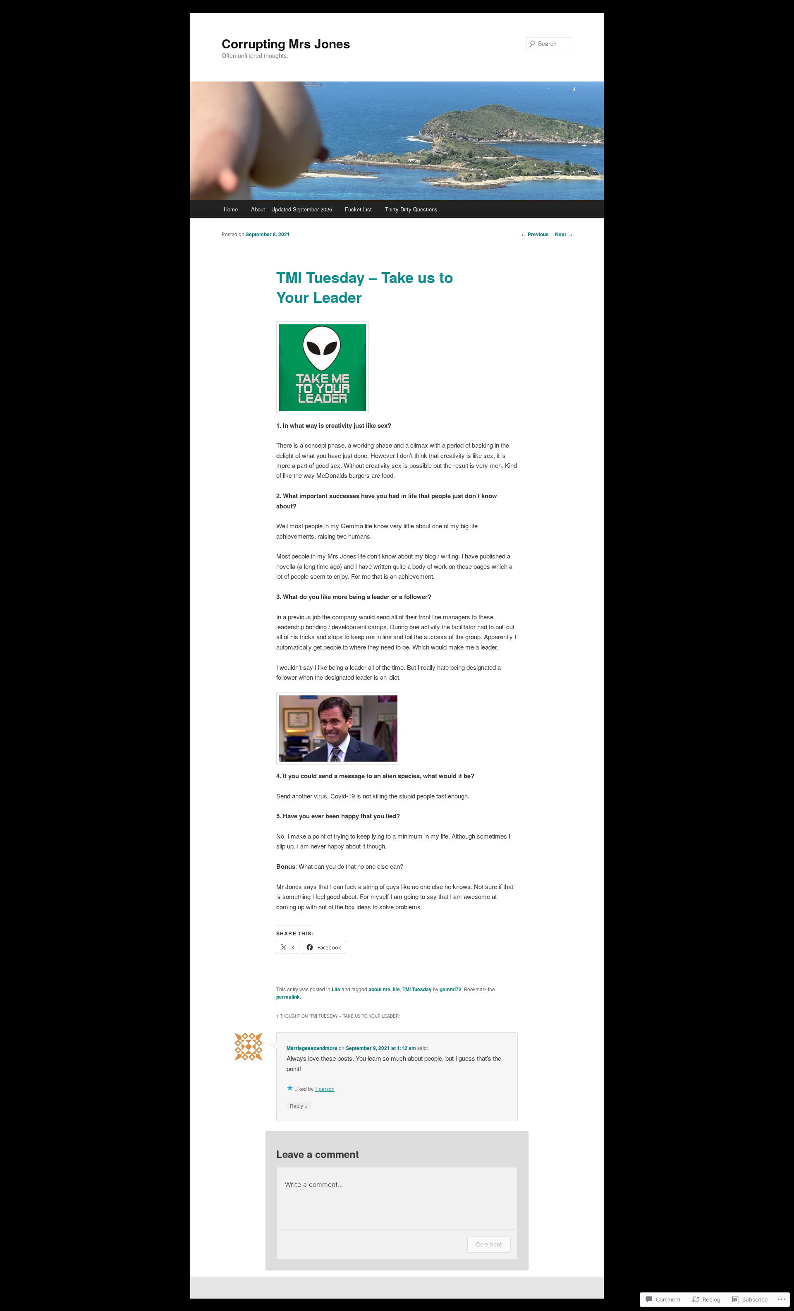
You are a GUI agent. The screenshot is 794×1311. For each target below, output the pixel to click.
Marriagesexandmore (312, 1048)
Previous (535, 234)
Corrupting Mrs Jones (286, 43)
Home (231, 209)
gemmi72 (451, 989)
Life (336, 989)
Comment (489, 1244)
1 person (325, 1088)
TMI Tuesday (417, 989)
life (396, 989)
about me (379, 989)
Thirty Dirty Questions (411, 209)
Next (563, 234)
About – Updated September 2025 (291, 209)
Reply (299, 1105)
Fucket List (358, 209)
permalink (288, 996)
